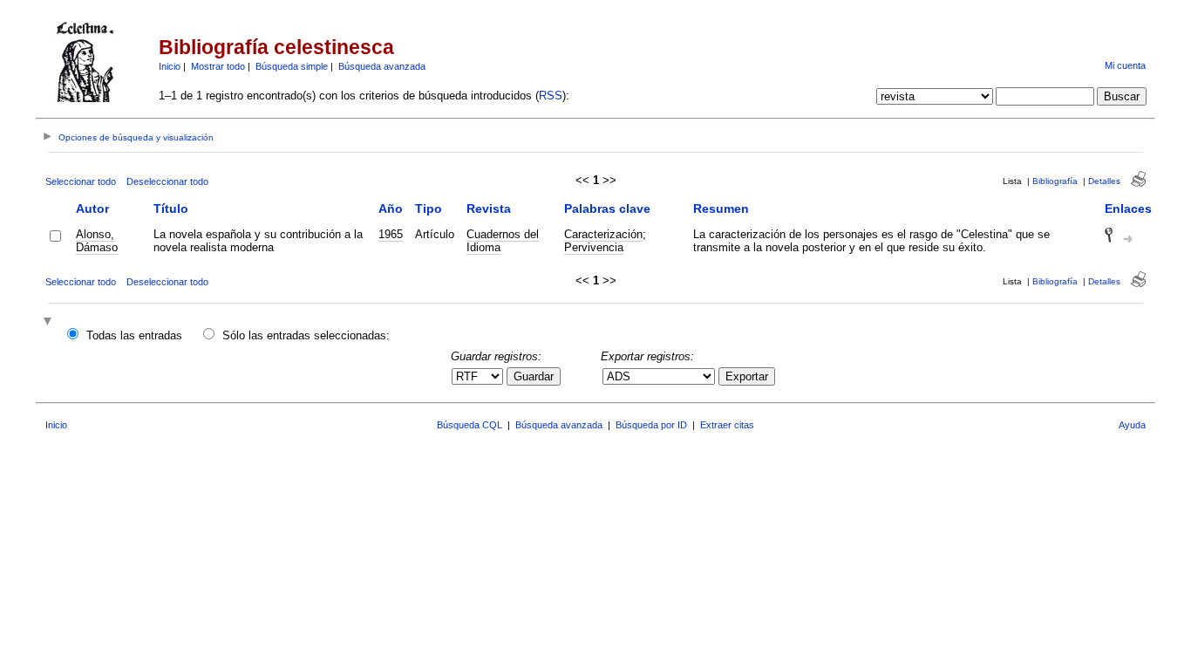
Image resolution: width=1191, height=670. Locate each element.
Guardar (534, 376)
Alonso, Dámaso (97, 241)
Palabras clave (607, 208)
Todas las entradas (134, 335)
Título (170, 208)
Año (390, 208)
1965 (390, 234)
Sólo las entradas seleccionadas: (306, 335)
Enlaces (1128, 208)
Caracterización (603, 234)
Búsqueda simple (291, 66)
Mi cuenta (1125, 65)
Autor (92, 208)
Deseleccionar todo (167, 181)
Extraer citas (727, 425)
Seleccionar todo (80, 181)
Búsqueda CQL (469, 425)
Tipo (428, 208)
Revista (488, 208)
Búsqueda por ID (651, 425)
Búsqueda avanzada (381, 66)
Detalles (1104, 181)
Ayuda (1132, 425)
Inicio (169, 66)
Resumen (721, 208)
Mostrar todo (218, 66)
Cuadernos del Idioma (502, 241)
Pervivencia (593, 247)
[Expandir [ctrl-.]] (50, 322)
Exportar (746, 376)
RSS (550, 95)
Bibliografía (1055, 181)
